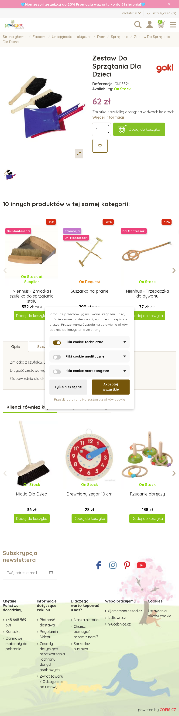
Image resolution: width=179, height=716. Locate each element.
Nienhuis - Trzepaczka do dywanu (147, 293)
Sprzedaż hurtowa (82, 646)
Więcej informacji (108, 117)
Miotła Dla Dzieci (32, 494)
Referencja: (103, 83)
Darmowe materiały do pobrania (17, 643)
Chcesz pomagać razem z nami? (86, 631)
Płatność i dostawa (48, 622)
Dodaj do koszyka (144, 129)
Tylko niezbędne (68, 387)
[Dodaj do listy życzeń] (100, 146)
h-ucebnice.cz (119, 624)
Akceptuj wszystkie (111, 386)
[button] (5, 270)
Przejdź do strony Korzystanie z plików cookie (89, 399)
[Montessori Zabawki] (28, 25)
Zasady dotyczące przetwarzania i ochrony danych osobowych (52, 656)
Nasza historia (86, 619)
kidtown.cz (117, 617)
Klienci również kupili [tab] (30, 407)
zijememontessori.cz (125, 611)
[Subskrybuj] (51, 572)
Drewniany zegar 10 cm (89, 494)
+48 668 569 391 (16, 622)
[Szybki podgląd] (35, 286)
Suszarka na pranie (89, 291)
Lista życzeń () (163, 13)
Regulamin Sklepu (49, 634)
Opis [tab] (15, 346)
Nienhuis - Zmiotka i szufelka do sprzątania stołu (32, 296)
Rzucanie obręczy (147, 494)
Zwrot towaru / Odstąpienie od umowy (51, 681)
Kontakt (13, 631)
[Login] (149, 25)
